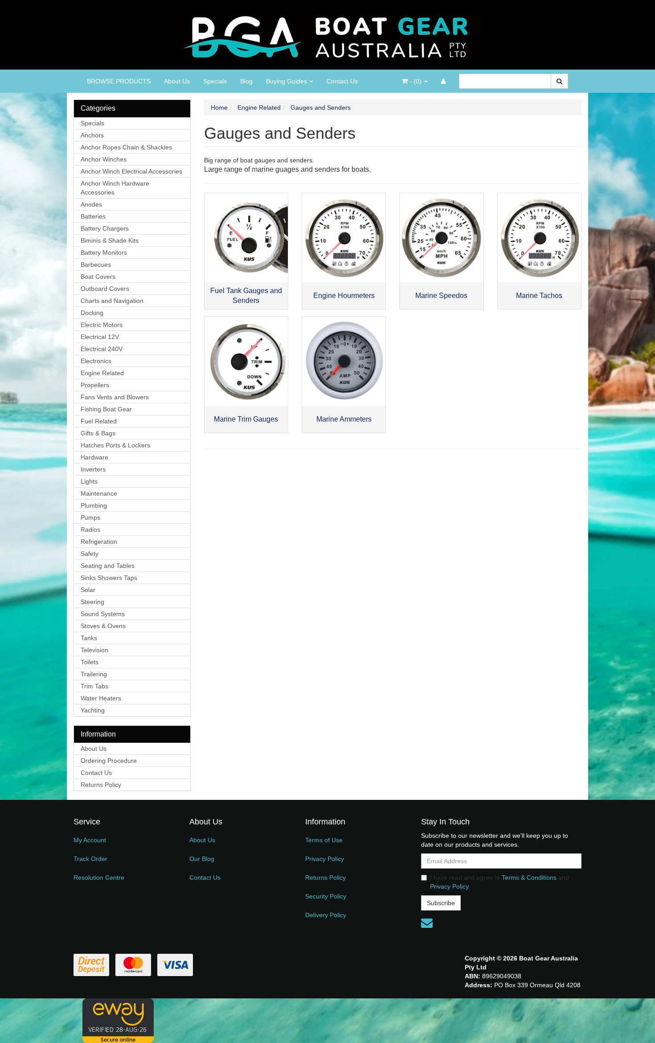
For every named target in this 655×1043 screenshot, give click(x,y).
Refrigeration (99, 541)
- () (415, 81)
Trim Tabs (94, 686)
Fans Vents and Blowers (115, 397)
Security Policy (325, 896)
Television (94, 650)
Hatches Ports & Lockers (115, 445)
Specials (215, 81)
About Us (177, 81)
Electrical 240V (102, 348)
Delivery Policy (325, 915)
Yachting (93, 710)
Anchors (92, 135)
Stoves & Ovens (103, 625)
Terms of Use (324, 840)
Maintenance (99, 493)
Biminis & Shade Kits (110, 240)
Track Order (90, 858)
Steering (92, 601)
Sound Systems (103, 613)
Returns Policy (101, 784)
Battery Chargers (105, 228)
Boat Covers (98, 276)
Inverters (93, 469)
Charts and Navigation (112, 300)
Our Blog (201, 858)
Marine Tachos (539, 295)
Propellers (95, 385)
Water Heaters (101, 698)
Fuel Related (99, 421)
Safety (89, 553)
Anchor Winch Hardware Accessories (115, 188)
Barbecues (96, 264)
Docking (92, 312)
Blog (246, 81)
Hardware (94, 457)
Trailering (94, 674)
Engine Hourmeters (344, 295)
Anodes (91, 204)
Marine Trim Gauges (246, 419)
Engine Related (102, 373)
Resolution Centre (99, 877)
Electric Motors (102, 324)
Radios (90, 529)
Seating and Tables (108, 565)
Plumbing (94, 505)
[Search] (559, 81)
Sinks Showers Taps (109, 577)
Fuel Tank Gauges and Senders (246, 296)
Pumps (90, 517)
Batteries (93, 216)
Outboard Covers (105, 288)
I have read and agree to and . (499, 882)
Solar (88, 589)
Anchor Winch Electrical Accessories (131, 171)
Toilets (89, 662)
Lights (89, 481)
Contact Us (342, 81)
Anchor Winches (104, 159)
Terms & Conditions (529, 877)
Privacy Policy (324, 858)
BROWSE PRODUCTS (119, 81)
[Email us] (427, 923)
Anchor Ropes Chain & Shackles (126, 147)
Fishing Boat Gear (106, 409)
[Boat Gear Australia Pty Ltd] (328, 34)
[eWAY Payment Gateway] (118, 1020)
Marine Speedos (441, 295)
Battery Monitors (104, 252)
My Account (90, 840)
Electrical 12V (100, 336)
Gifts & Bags (98, 433)
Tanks (89, 638)
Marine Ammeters (344, 419)
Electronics (96, 360)
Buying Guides (287, 81)
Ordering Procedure (109, 760)
